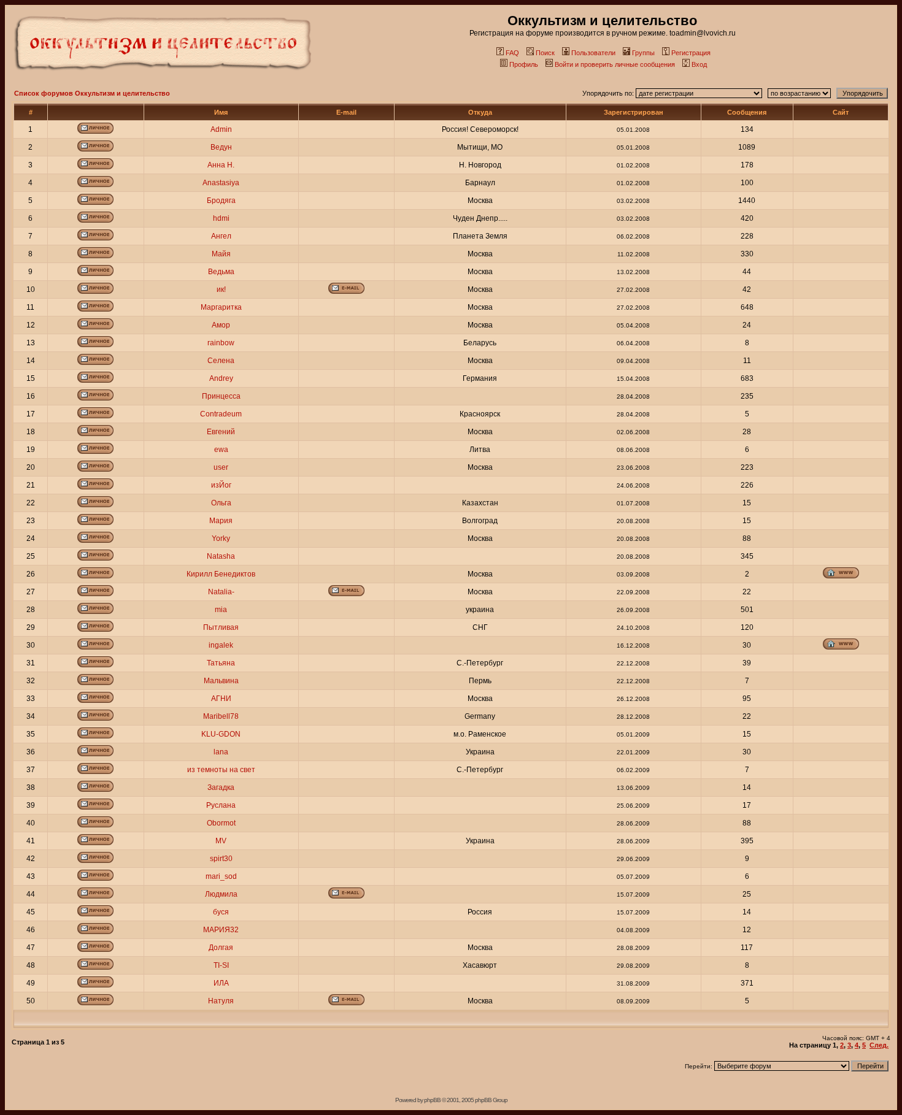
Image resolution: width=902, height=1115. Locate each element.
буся (221, 912)
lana (221, 752)
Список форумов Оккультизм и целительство (92, 93)
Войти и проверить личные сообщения (615, 64)
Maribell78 (221, 716)
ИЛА (221, 983)
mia (221, 609)
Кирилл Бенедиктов (221, 574)
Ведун (221, 147)
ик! (221, 289)
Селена (220, 360)
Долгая (221, 947)
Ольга (221, 503)
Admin (221, 129)
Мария (221, 520)
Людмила (221, 894)
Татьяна (221, 663)
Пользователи (593, 52)
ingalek (221, 645)
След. (879, 1045)
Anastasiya (220, 182)
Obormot (221, 823)
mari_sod (221, 876)
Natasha (221, 556)
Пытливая (221, 627)
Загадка (220, 787)
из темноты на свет (221, 769)
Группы (643, 52)
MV (220, 841)
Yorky (221, 538)
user (221, 467)
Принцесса (221, 396)
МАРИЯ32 (221, 929)
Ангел (221, 236)
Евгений (221, 431)
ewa (221, 449)
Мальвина (221, 680)
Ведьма (221, 271)
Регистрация (691, 52)
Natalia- (221, 592)
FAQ (512, 52)
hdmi (221, 218)
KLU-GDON (221, 734)
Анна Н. (220, 165)
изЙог (221, 485)
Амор (221, 325)
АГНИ (221, 698)
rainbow (220, 343)
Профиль (523, 64)
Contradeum (221, 414)
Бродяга (221, 200)
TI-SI (221, 965)
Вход (699, 64)
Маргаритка (221, 307)
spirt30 (221, 858)
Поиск (545, 52)
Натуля (221, 1001)
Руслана (221, 805)
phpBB (432, 1100)
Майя (221, 254)
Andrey (221, 378)
